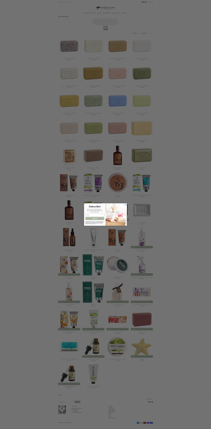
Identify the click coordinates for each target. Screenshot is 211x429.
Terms (95, 223)
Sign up (95, 218)
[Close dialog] (125, 205)
